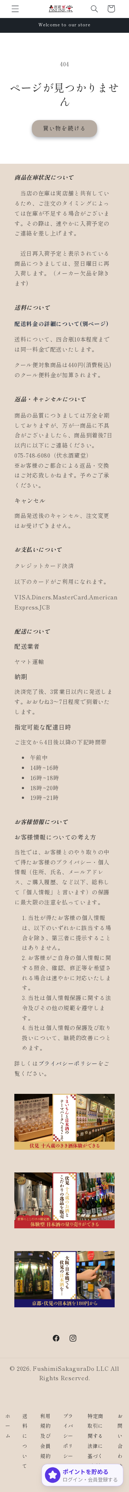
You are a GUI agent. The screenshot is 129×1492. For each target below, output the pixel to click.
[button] (15, 8)
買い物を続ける (64, 128)
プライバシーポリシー (68, 1063)
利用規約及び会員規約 (45, 1436)
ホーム (8, 1426)
